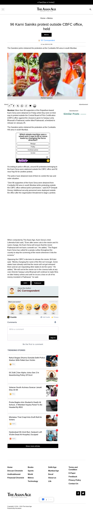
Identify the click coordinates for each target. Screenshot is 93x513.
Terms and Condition (73, 468)
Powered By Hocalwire (14, 508)
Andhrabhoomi (13, 474)
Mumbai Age (53, 471)
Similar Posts (71, 113)
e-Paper (40, 2)
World (30, 474)
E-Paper (72, 473)
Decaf (50, 474)
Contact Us (73, 484)
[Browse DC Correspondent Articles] (12, 290)
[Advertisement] (32, 216)
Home (9, 467)
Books (30, 467)
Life (49, 481)
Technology (33, 481)
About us (52, 478)
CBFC (25, 283)
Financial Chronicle (15, 478)
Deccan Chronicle (15, 471)
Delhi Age (52, 467)
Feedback (73, 477)
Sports (31, 471)
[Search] (90, 9)
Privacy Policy (75, 480)
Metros (46, 35)
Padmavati (38, 283)
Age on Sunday (48, 2)
